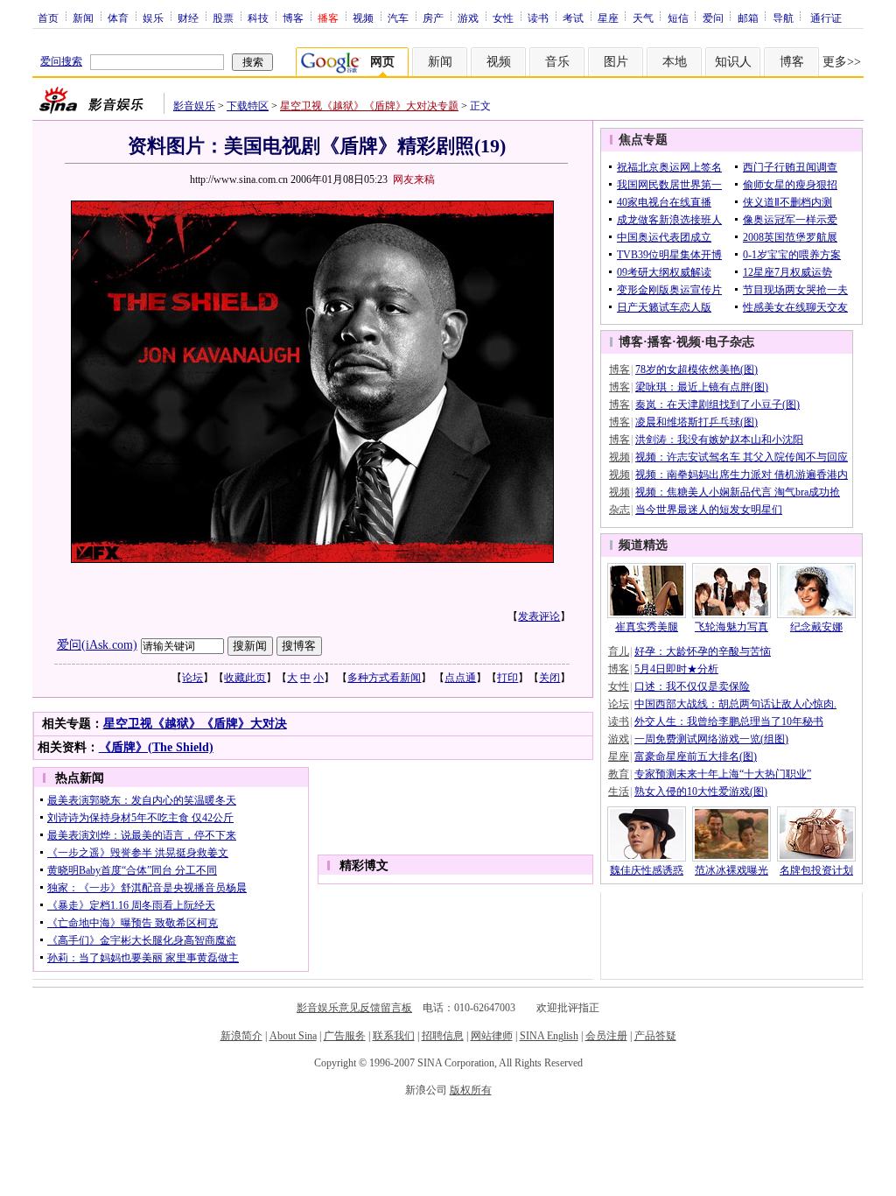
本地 (674, 61)
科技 (258, 17)
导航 (783, 17)
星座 (608, 17)
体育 (118, 17)
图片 (616, 61)
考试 (573, 17)
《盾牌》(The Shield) (156, 747)
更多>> (841, 61)
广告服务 (345, 1036)
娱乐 (153, 17)
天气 (643, 17)
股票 (223, 17)
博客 (293, 17)
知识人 (733, 61)
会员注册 (606, 1036)
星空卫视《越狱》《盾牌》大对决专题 (369, 106)
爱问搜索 (61, 61)
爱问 (713, 17)
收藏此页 (245, 678)
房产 (433, 17)
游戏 (468, 17)
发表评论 (539, 616)
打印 (507, 678)
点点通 (460, 678)
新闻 (83, 17)
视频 (363, 17)
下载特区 (248, 106)
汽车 (398, 17)
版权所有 (471, 1090)
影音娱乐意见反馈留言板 (354, 1008)
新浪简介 (241, 1036)
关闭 (549, 678)
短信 (678, 17)
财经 (188, 17)
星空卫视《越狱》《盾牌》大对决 (195, 723)
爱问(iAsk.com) (97, 644)
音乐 (557, 61)
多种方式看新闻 (384, 678)
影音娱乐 (194, 106)
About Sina (293, 1036)
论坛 (192, 678)
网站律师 (492, 1036)
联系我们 (394, 1036)
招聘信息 (443, 1036)
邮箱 (748, 17)
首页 (48, 17)
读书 (538, 17)
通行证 (826, 17)
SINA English (549, 1036)
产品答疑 (655, 1036)
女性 (503, 17)
